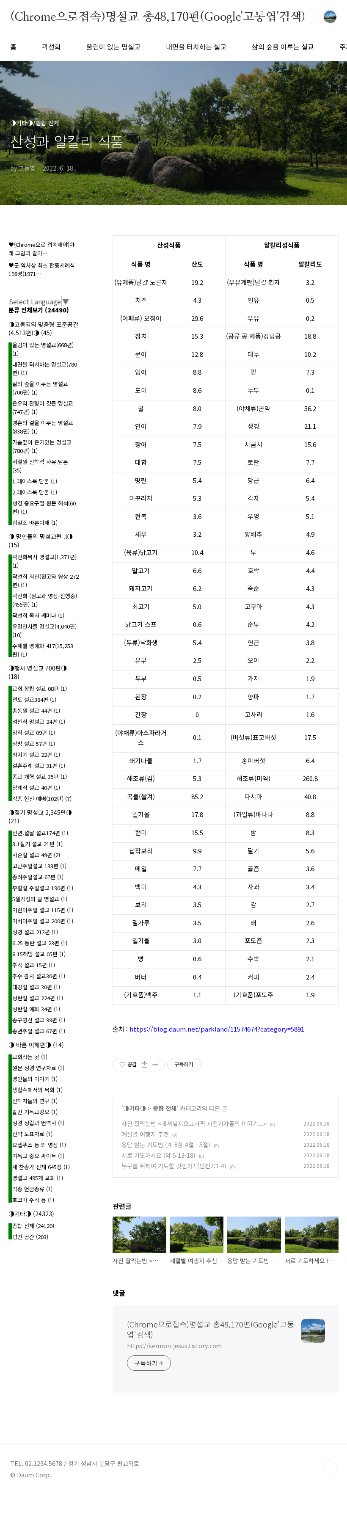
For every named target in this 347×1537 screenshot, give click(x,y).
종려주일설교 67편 (37, 877)
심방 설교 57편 (33, 744)
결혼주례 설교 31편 (38, 766)
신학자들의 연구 (35, 1101)
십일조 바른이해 (35, 523)
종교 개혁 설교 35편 (39, 777)
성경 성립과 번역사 (38, 1123)
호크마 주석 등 (33, 1200)
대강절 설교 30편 (36, 987)
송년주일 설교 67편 (38, 1031)
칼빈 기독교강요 (35, 1112)
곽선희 (51, 46)
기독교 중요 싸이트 (38, 1156)
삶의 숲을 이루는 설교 (283, 46)
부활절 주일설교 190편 (42, 888)
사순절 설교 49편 (36, 855)
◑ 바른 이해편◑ (36, 1044)
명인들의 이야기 (35, 1079)
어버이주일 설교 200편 (42, 921)
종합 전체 (164, 1108)
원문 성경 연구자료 (38, 1068)
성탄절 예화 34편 (36, 1009)
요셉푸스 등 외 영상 (39, 1145)
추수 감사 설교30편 (38, 976)
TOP (330, 1467)
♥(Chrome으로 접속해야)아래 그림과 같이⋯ (41, 248)
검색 (310, 17)
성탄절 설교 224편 (37, 998)
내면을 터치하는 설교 (196, 46)
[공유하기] (144, 1064)
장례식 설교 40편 (36, 788)
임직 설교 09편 (33, 732)
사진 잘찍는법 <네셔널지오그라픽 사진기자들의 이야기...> (194, 1123)
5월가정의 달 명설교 (39, 899)
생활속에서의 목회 (37, 1090)
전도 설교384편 (34, 699)
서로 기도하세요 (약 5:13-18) (158, 1155)
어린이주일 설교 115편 (42, 910)
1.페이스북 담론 (34, 481)
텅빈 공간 (30, 1237)
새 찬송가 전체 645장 (41, 1167)
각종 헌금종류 (32, 1189)
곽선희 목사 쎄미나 (38, 615)
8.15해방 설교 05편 (39, 954)
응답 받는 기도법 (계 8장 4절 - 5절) (165, 1144)
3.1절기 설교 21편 (37, 844)
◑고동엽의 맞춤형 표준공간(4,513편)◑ (43, 328)
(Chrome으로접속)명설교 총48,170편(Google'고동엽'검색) (158, 16)
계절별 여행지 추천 (145, 1134)
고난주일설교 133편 (39, 866)
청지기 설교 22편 (36, 755)
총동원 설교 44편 (36, 710)
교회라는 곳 (29, 1057)
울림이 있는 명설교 (113, 46)
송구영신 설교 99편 (38, 1020)
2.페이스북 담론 (34, 492)
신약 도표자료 (32, 1134)
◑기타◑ (134, 1108)
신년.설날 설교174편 (40, 833)
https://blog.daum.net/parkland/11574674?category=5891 (216, 1028)
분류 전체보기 (38, 310)
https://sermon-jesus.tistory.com (174, 1345)
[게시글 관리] (155, 1064)
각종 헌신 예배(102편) (42, 799)
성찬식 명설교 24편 (38, 721)
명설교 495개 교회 (37, 1178)
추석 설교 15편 (33, 965)
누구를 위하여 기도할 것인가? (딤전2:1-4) (173, 1166)
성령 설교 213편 (35, 932)
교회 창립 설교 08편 (39, 688)
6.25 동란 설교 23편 (39, 943)
